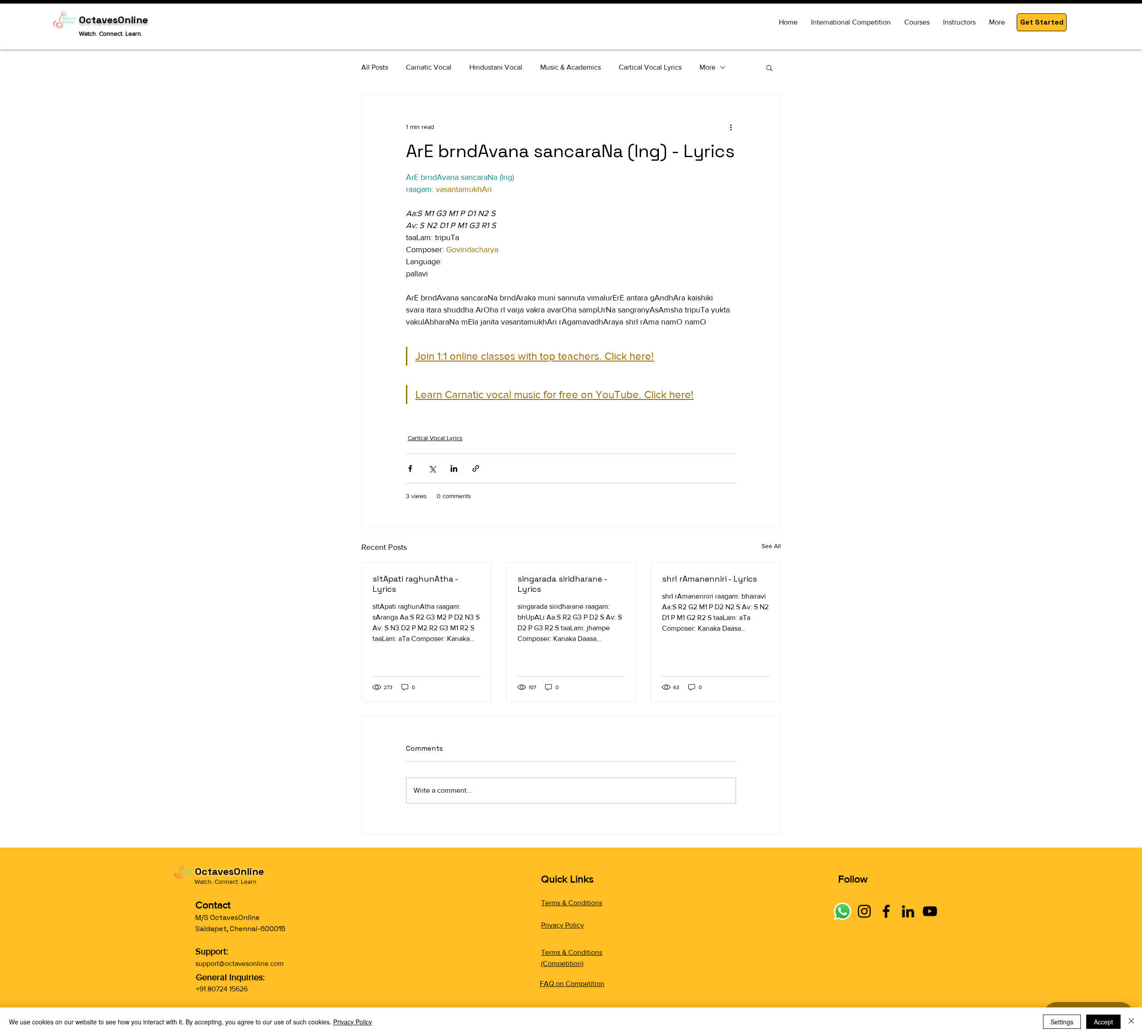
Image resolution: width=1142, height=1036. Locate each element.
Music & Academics (570, 67)
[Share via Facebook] (410, 468)
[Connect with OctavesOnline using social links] (842, 911)
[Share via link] (476, 468)
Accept (1103, 1021)
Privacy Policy (562, 925)
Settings (1062, 1021)
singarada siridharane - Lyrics (562, 584)
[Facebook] (886, 911)
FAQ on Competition (572, 983)
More (707, 67)
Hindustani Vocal (495, 67)
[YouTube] (930, 911)
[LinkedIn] (908, 911)
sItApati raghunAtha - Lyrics (415, 584)
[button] (1042, 22)
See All (771, 545)
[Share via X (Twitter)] (432, 468)
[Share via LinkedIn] (454, 468)
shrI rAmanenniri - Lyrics (709, 579)
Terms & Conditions (571, 903)
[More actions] (730, 126)
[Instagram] (864, 911)
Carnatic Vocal (428, 67)
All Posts (374, 67)
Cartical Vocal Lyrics (650, 67)
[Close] (1131, 1022)
